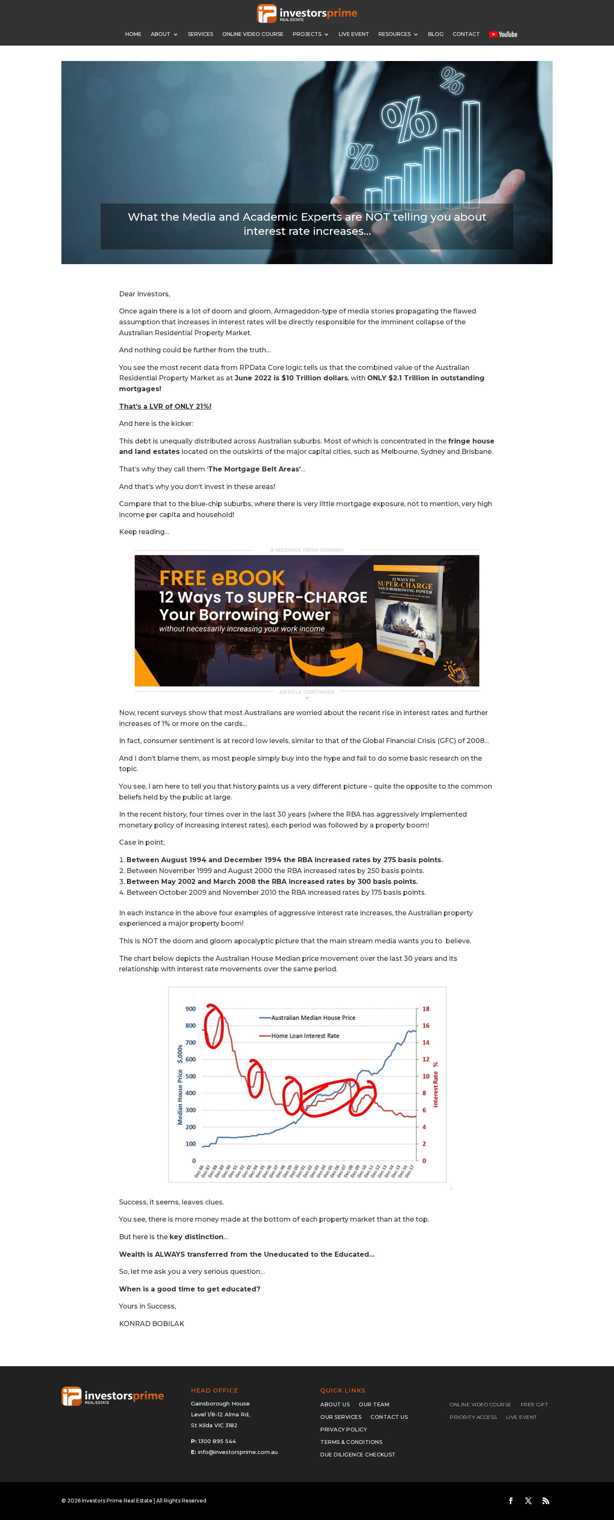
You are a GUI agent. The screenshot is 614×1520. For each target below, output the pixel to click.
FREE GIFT (534, 1405)
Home (133, 34)
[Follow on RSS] (546, 1500)
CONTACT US (389, 1417)
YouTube (503, 34)
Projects (307, 34)
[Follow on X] (528, 1500)
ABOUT (160, 34)
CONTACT (466, 34)
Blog (436, 34)
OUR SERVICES (340, 1417)
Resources (394, 34)
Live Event (354, 34)
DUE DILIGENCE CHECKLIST (358, 1455)
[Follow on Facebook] (511, 1500)
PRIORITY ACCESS (473, 1417)
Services (200, 34)
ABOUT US (335, 1405)
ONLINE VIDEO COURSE (253, 34)
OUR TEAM (374, 1405)
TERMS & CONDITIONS (351, 1442)
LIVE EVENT (521, 1417)
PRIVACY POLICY (343, 1430)
